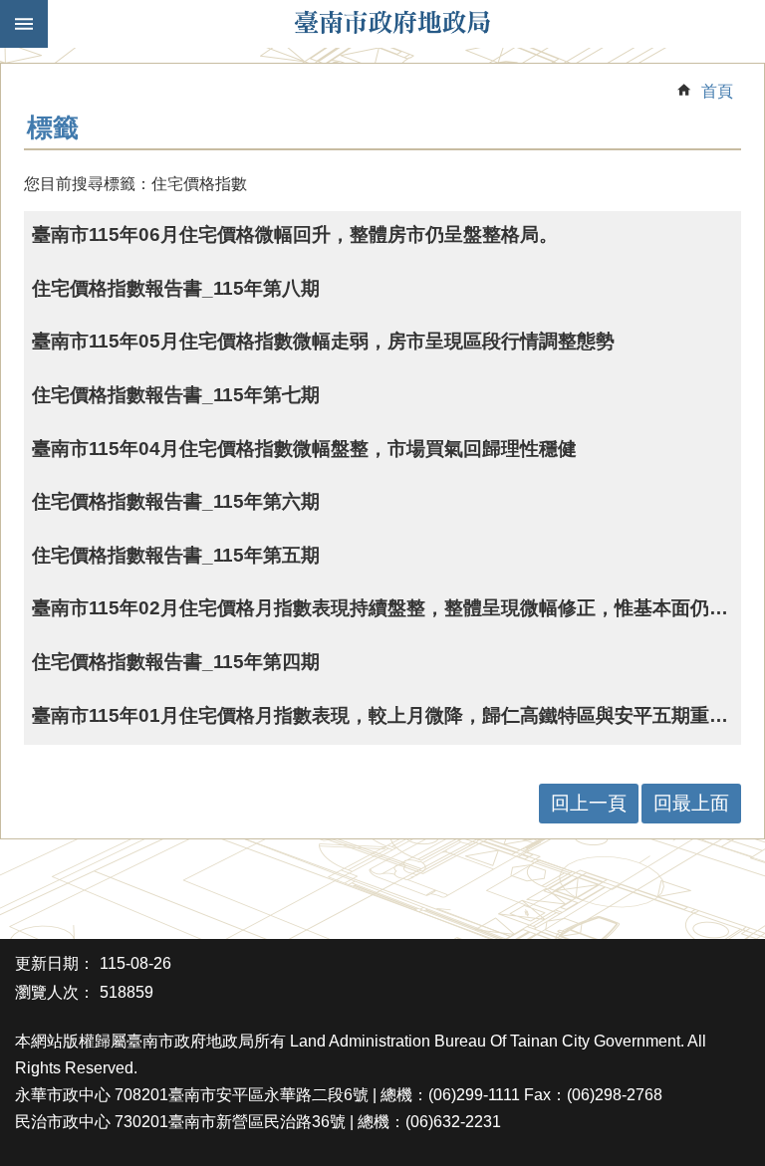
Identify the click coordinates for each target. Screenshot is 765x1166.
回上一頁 (589, 803)
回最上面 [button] (691, 803)
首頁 (717, 91)
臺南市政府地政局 (392, 24)
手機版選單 (24, 24)
